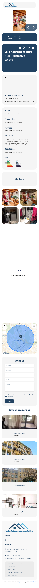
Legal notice (11, 566)
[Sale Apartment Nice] (19, 20)
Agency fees (11, 569)
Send (9, 401)
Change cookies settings (15, 572)
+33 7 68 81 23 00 (13, 555)
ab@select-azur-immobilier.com (19, 558)
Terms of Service (19, 583)
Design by (13, 575)
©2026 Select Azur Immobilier (14, 564)
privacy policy (27, 395)
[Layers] (34, 326)
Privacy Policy (33, 581)
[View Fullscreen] (4, 332)
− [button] (4, 328)
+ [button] (4, 325)
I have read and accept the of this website (20, 395)
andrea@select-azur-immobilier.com (20, 102)
